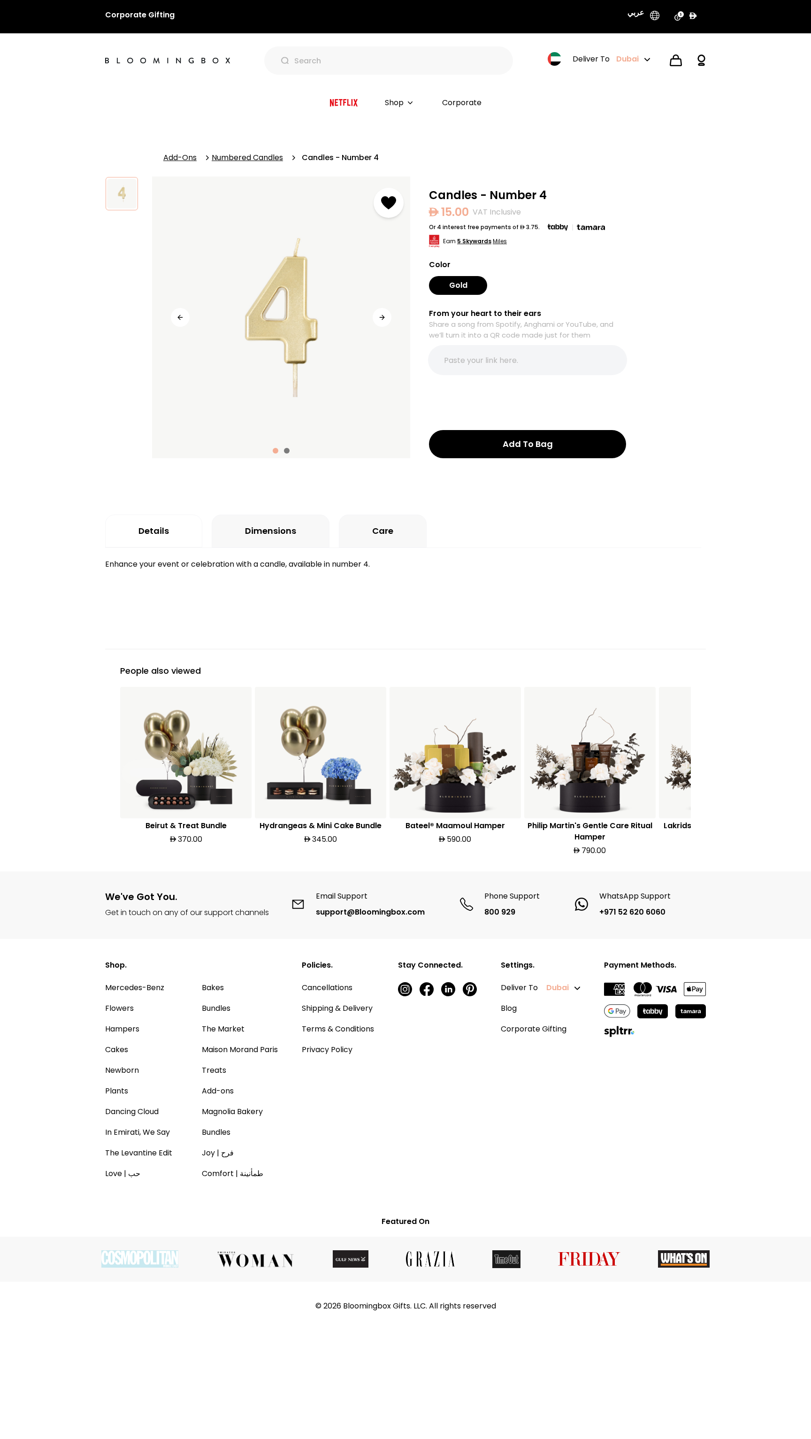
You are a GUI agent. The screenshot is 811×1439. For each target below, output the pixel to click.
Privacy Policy (327, 1049)
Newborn (122, 1070)
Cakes (116, 1049)
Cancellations (327, 987)
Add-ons (218, 1090)
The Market (223, 1028)
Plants (116, 1090)
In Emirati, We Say (137, 1132)
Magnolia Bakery (232, 1111)
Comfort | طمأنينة (232, 1173)
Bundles (216, 1008)
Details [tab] (153, 531)
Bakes (213, 987)
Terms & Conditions (338, 1028)
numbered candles (247, 157)
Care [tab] (382, 531)
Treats (214, 1070)
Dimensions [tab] (270, 531)
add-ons (180, 157)
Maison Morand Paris (240, 1049)
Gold (458, 285)
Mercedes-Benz (134, 987)
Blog (509, 1008)
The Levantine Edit (138, 1152)
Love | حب (122, 1173)
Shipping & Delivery (337, 1008)
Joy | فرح (218, 1152)
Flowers (119, 1008)
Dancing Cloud (132, 1111)
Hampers (122, 1028)
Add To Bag (528, 444)
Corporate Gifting (533, 1028)
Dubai (557, 987)
